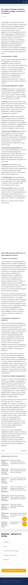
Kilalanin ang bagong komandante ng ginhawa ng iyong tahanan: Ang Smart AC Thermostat (17, 462)
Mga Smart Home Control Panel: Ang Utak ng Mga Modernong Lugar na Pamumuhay (18, 470)
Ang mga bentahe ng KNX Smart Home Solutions (18, 522)
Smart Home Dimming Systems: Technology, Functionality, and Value (18, 479)
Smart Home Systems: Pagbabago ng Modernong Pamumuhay (17, 506)
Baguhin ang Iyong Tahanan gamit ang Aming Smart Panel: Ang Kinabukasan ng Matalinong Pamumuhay (18, 497)
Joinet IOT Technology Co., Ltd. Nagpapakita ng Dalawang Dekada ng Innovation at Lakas (18, 488)
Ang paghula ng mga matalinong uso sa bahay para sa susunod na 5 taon (18, 515)
